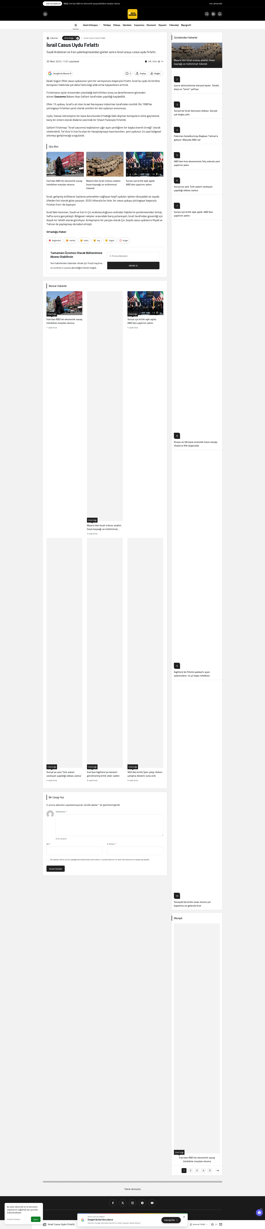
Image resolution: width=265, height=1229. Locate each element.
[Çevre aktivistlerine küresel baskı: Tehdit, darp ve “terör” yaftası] (197, 80)
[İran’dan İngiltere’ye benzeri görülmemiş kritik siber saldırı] (105, 660)
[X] (122, 1203)
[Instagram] (132, 1203)
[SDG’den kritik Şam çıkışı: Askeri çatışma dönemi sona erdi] (145, 660)
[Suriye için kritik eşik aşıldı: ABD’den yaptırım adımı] (144, 171)
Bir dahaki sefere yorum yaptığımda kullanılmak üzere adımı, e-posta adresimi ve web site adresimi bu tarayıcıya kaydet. (100, 859)
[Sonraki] (217, 1170)
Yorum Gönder (55, 869)
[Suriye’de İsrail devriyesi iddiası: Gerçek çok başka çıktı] (197, 106)
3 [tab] (197, 1170)
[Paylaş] (220, 1224)
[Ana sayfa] (75, 25)
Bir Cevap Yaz (56, 797)
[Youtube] (152, 1203)
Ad (48, 844)
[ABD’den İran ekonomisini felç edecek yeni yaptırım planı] (197, 156)
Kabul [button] (35, 1219)
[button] (213, 14)
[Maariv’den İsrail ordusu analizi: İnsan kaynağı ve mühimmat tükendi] (105, 171)
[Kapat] (184, 1217)
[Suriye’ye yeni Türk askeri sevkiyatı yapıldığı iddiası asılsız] (64, 660)
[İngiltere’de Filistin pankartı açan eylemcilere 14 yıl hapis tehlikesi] (197, 565)
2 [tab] (190, 1170)
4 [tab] (203, 1170)
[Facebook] (113, 1203)
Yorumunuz (61, 811)
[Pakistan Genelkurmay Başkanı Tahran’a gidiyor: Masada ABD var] (197, 131)
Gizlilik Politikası (13, 1219)
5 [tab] (209, 1170)
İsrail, (49, 80)
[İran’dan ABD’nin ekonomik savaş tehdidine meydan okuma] (65, 171)
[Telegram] (142, 1203)
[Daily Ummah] (132, 13)
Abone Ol (133, 265)
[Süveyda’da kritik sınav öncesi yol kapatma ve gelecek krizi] (197, 795)
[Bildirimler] (219, 14)
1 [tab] (184, 1170)
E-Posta (111, 844)
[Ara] (206, 14)
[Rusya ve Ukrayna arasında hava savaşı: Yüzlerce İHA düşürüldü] (197, 335)
